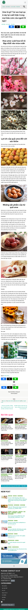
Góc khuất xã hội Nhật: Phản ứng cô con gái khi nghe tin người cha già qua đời (21, 443)
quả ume (4, 400)
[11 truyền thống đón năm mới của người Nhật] (4, 542)
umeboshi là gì (18, 400)
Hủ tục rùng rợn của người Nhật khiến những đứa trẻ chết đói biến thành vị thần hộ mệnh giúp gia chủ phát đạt (21, 460)
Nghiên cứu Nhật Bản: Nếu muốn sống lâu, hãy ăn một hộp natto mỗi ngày (20, 477)
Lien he (12, 580)
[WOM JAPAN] (4, 2)
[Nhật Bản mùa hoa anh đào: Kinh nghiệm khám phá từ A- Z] (4, 535)
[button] (24, 6)
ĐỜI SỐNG (8, 6)
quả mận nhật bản (10, 400)
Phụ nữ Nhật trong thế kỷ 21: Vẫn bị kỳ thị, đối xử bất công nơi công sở (6, 458)
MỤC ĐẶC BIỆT (20, 495)
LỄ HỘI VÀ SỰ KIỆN (11, 540)
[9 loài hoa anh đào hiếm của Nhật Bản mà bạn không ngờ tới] (4, 522)
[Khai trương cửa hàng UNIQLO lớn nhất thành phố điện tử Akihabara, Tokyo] (4, 513)
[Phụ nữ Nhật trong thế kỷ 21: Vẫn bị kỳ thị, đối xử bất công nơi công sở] (7, 451)
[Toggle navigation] (25, 2)
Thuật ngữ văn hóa (4, 474)
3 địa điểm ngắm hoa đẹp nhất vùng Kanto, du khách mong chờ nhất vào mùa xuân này (20, 407)
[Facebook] (1, 601)
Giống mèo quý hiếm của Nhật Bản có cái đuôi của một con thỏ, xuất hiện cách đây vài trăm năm (7, 407)
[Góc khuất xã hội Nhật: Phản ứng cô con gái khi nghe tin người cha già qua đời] (21, 437)
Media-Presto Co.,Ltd (13, 609)
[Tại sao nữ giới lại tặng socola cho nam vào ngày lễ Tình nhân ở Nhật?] (7, 437)
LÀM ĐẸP (15, 495)
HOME (3, 6)
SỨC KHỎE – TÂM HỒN (15, 6)
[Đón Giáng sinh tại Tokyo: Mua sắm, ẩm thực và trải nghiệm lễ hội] (4, 548)
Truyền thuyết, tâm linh (19, 456)
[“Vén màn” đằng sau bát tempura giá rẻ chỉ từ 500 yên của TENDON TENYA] (4, 506)
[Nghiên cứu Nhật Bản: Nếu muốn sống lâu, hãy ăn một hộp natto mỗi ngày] (21, 470)
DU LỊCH (16, 520)
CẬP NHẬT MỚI (10, 520)
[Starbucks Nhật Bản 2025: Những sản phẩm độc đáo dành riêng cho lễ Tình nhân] (4, 528)
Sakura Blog (6, 375)
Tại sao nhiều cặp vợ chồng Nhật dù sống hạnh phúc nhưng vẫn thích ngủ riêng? (21, 427)
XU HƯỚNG (10, 495)
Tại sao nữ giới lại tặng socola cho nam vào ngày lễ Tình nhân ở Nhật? (7, 443)
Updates (9, 511)
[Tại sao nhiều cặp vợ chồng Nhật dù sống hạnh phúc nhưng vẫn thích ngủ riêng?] (21, 421)
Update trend (14, 512)
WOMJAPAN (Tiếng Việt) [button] (7, 604)
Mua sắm (19, 512)
